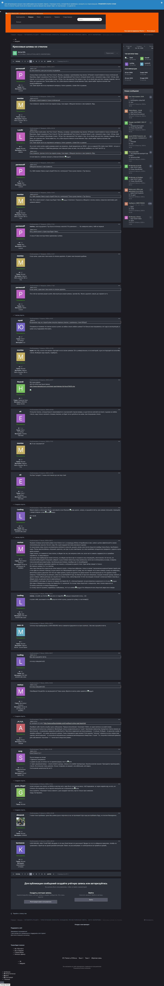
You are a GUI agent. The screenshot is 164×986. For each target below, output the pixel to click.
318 (21, 831)
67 (21, 738)
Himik (132, 208)
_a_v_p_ (20, 721)
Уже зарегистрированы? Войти (134, 31)
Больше (18, 22)
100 (21, 559)
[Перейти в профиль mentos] (20, 105)
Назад (18, 61)
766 (21, 526)
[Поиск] (100, 19)
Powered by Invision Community (82, 968)
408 (21, 859)
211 (21, 398)
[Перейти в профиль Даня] (126, 217)
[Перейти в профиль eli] (20, 418)
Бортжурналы (20, 17)
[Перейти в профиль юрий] (20, 327)
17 (21, 641)
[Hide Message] (161, 3)
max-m (20, 625)
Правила (57, 17)
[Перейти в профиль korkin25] (141, 64)
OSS (23, 52)
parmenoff (20, 69)
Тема (87, 958)
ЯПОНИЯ (133, 141)
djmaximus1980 (135, 157)
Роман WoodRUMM (136, 128)
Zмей (131, 57)
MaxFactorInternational (137, 114)
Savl (132, 102)
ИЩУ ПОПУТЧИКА (136, 112)
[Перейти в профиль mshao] (20, 549)
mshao (20, 542)
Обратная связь (96, 958)
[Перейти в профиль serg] (20, 758)
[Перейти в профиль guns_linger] (20, 792)
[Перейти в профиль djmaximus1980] (126, 152)
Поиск (39, 17)
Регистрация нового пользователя (40, 901)
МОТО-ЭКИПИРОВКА (43, 54)
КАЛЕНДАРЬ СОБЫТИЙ (137, 100)
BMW (132, 207)
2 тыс (21, 428)
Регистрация (151, 31)
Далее (49, 61)
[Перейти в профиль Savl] (126, 97)
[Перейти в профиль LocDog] (20, 516)
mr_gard (133, 195)
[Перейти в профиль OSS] (15, 53)
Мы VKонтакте (19, 948)
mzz (132, 143)
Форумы (30, 17)
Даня (132, 220)
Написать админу (20, 954)
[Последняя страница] (53, 61)
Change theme (5, 984)
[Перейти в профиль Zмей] (126, 58)
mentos (20, 98)
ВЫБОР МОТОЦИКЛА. (137, 193)
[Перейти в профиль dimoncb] (20, 821)
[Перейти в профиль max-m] (20, 632)
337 (21, 337)
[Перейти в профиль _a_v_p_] (20, 728)
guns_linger (20, 786)
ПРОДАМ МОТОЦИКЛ (137, 126)
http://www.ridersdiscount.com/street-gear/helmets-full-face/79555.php (52, 386)
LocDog (20, 510)
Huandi (20, 382)
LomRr (20, 130)
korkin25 (147, 63)
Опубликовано (42, 66)
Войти (91, 899)
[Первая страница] (13, 61)
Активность (47, 17)
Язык (80, 958)
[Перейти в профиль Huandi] (20, 388)
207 (21, 115)
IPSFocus (74, 958)
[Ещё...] (119, 67)
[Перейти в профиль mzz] (126, 136)
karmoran (20, 843)
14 (21, 802)
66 (21, 146)
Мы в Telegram (19, 950)
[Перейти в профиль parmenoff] (20, 75)
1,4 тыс (21, 767)
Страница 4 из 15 (63, 61)
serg (20, 751)
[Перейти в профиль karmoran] (20, 849)
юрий (20, 320)
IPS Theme (65, 958)
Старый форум (67, 17)
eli (20, 412)
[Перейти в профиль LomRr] (20, 137)
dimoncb (20, 815)
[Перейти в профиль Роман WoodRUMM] (126, 123)
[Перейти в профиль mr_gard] (126, 190)
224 (21, 85)
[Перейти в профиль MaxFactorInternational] (126, 111)
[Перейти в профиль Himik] (126, 203)
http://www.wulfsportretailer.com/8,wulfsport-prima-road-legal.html (65, 723)
